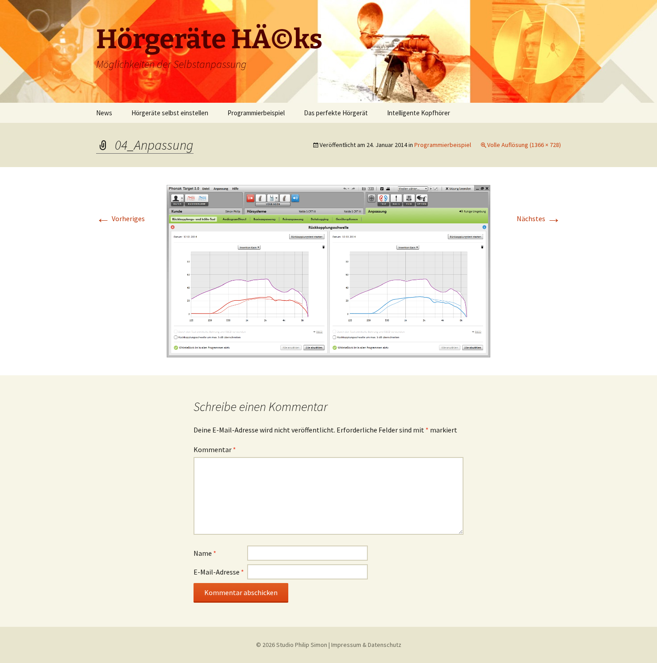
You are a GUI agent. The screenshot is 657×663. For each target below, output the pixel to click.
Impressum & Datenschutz (366, 645)
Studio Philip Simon (301, 645)
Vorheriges (120, 218)
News (104, 113)
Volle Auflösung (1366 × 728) (524, 145)
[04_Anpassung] (328, 270)
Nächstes (539, 218)
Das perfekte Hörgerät (336, 113)
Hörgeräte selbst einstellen (169, 113)
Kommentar (215, 449)
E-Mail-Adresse (219, 571)
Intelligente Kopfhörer (418, 113)
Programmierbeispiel (256, 113)
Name (205, 553)
